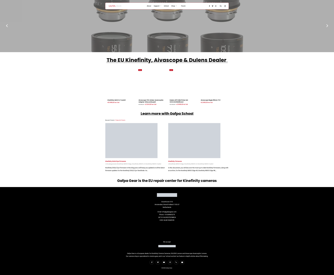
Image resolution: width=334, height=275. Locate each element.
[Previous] (3, 26)
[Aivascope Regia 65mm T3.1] (213, 82)
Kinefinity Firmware (175, 161)
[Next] (330, 26)
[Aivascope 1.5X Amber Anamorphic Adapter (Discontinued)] (151, 82)
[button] (113, 105)
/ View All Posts (119, 120)
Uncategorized (111, 164)
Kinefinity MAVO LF (138, 164)
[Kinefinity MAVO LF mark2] (120, 82)
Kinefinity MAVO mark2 (153, 164)
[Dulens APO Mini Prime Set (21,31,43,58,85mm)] (182, 82)
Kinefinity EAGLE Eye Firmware (115, 161)
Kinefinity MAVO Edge (124, 164)
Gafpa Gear (131, 253)
